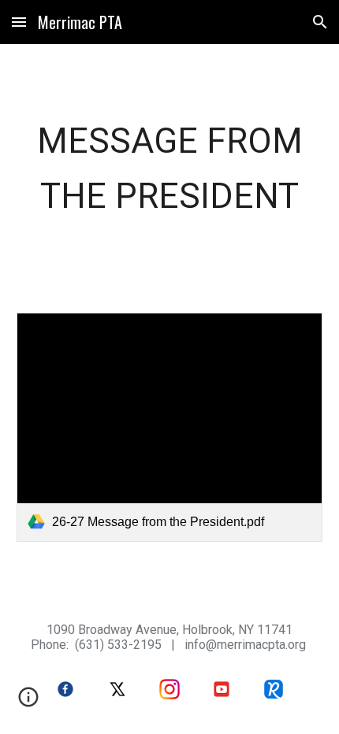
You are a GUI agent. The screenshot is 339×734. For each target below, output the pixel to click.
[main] (170, 169)
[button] (19, 21)
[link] (170, 427)
